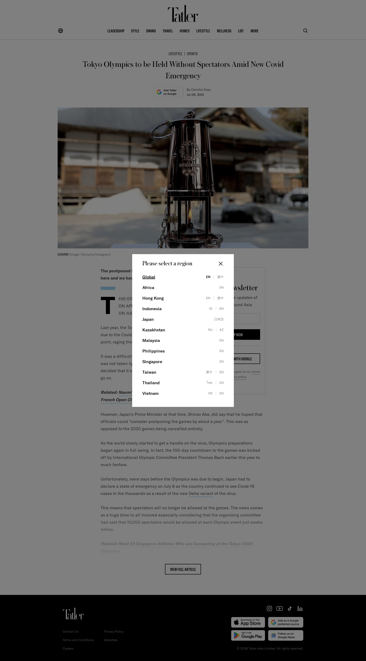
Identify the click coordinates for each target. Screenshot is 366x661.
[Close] (221, 264)
